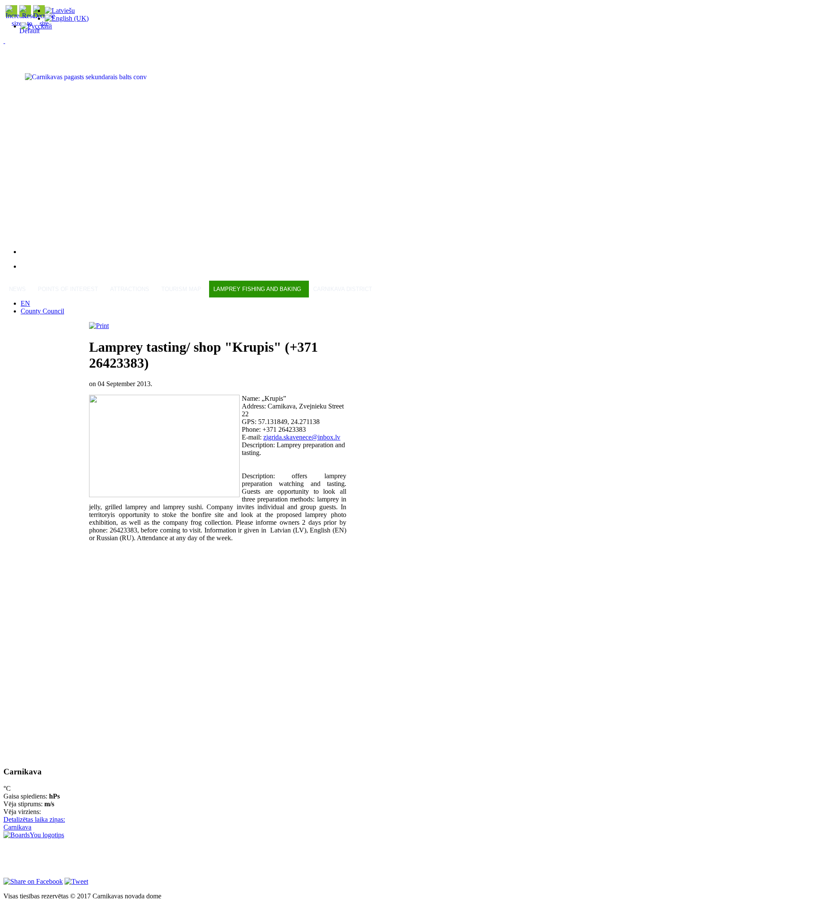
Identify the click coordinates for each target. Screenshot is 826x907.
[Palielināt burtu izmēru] (17, 23)
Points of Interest (68, 289)
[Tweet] (76, 881)
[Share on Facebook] (33, 881)
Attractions (129, 289)
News (17, 289)
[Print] (99, 325)
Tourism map (181, 289)
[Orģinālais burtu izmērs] (29, 30)
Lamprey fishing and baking (257, 289)
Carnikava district (342, 289)
